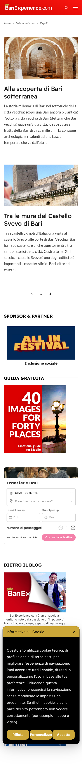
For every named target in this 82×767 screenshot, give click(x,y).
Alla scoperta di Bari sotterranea (33, 92)
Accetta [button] (63, 734)
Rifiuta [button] (17, 734)
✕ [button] (73, 632)
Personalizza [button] (41, 734)
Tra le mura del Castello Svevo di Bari (38, 219)
